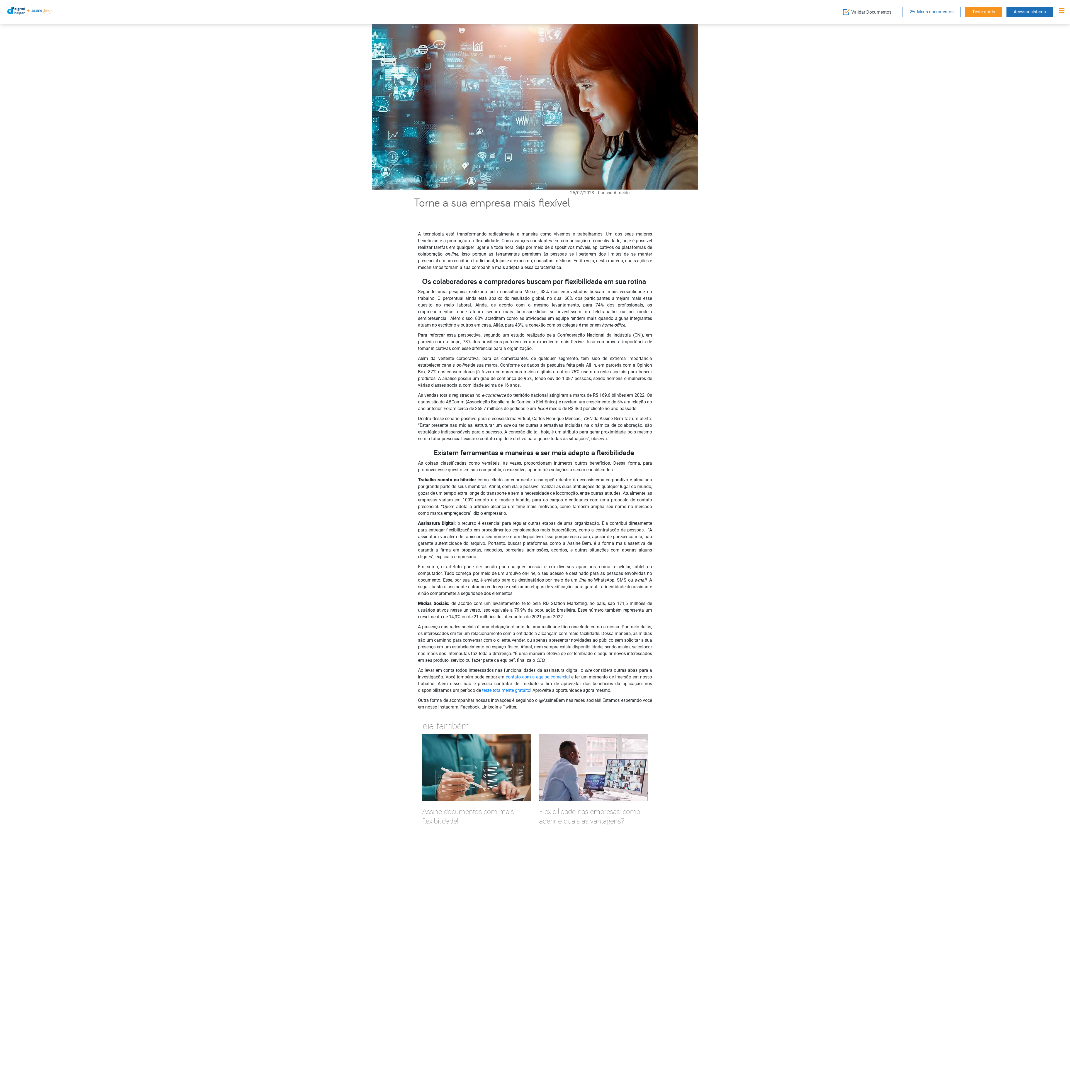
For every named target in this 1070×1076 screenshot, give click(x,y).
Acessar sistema (1030, 11)
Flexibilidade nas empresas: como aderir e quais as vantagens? (589, 815)
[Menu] (1061, 10)
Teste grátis (983, 11)
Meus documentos (934, 11)
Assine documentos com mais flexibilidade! (468, 815)
